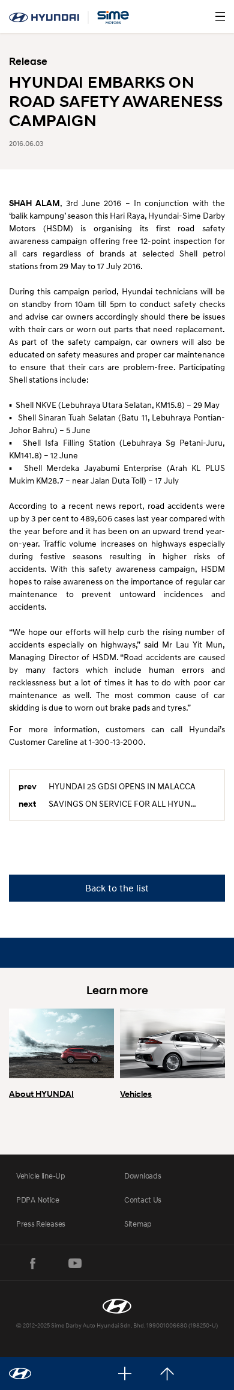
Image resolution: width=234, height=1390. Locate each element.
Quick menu (124, 1373)
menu (220, 16)
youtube (75, 1263)
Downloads (142, 1175)
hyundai (69, 18)
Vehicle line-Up (40, 1175)
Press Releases (40, 1223)
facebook (33, 1263)
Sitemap (138, 1223)
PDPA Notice (37, 1199)
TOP (167, 1373)
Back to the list (117, 888)
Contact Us (142, 1199)
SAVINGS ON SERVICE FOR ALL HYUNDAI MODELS (132, 804)
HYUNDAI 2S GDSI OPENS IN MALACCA (122, 786)
